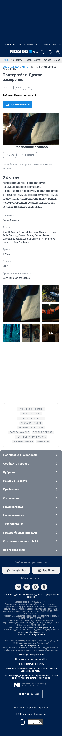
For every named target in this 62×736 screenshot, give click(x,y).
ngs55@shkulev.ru (45, 627)
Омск (6, 67)
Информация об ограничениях (31, 654)
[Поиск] (42, 52)
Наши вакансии (13, 515)
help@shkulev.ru (38, 634)
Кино (5, 59)
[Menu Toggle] (4, 52)
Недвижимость (11, 44)
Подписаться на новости (20, 455)
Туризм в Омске (31, 414)
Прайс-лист (11, 489)
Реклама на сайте (15, 480)
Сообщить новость (16, 463)
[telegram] (18, 587)
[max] (35, 587)
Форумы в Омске (23, 441)
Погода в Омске (19, 432)
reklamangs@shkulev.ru (31, 645)
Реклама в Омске (31, 423)
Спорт (47, 59)
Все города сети (14, 549)
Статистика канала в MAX (20, 541)
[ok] (44, 587)
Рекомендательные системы (31, 664)
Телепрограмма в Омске (31, 437)
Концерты (16, 59)
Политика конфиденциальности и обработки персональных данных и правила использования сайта (31, 676)
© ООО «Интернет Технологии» (31, 714)
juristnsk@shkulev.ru (35, 632)
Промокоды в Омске (31, 418)
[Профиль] (58, 52)
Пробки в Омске (42, 432)
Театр (28, 59)
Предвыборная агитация (20, 532)
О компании (11, 498)
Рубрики (9, 472)
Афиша (15, 67)
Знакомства (30, 44)
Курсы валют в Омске (31, 409)
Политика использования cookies (31, 659)
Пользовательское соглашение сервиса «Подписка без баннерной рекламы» (31, 669)
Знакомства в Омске (31, 427)
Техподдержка (13, 524)
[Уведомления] (50, 52)
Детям (38, 59)
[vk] (26, 587)
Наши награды (13, 506)
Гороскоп (43, 441)
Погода (45, 44)
